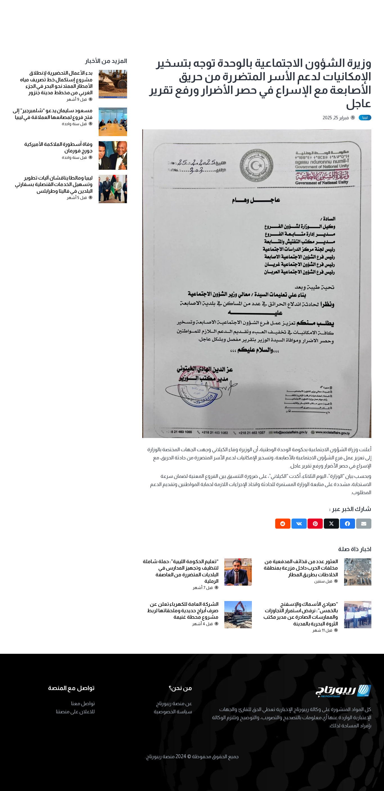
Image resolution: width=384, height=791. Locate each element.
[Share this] (347, 524)
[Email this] (363, 524)
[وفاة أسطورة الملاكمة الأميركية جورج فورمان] (113, 145)
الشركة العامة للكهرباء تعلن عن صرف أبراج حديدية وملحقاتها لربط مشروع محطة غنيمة (182, 610)
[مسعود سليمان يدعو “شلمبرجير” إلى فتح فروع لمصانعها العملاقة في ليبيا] (113, 111)
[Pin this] (315, 524)
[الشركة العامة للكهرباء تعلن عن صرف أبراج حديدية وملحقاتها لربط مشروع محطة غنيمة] (238, 605)
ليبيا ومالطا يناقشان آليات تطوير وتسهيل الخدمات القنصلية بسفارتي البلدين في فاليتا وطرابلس (53, 184)
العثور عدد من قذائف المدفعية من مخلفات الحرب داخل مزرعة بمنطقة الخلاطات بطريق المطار (301, 568)
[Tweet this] (331, 524)
